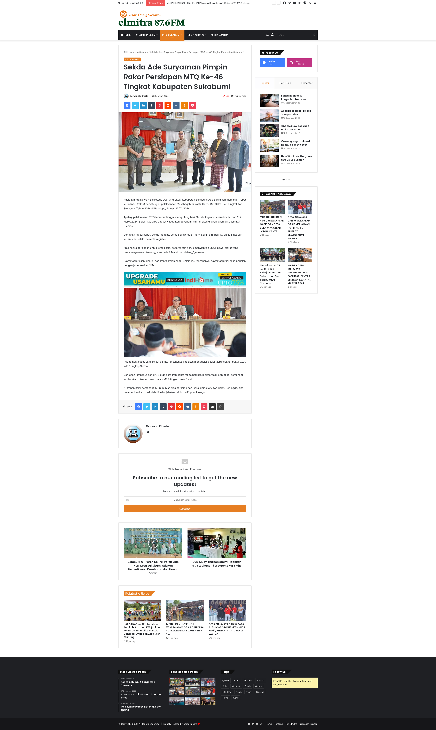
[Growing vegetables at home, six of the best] (269, 145)
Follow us (279, 672)
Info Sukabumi (171, 35)
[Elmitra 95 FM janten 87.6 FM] (152, 18)
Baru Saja (285, 83)
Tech (248, 692)
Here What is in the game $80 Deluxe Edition (296, 158)
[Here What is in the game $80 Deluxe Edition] (269, 161)
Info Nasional (195, 35)
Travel (225, 697)
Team (239, 692)
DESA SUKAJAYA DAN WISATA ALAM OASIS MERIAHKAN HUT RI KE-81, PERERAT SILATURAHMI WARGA (227, 629)
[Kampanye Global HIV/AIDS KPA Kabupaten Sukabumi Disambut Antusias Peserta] (176, 701)
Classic (260, 680)
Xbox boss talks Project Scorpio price (296, 112)
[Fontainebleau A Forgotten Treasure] (269, 100)
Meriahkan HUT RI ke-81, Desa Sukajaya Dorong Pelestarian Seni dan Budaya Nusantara (271, 274)
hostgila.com (190, 724)
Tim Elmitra (291, 724)
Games (258, 686)
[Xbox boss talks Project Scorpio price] (269, 115)
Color (225, 686)
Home (127, 35)
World (235, 697)
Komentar (307, 83)
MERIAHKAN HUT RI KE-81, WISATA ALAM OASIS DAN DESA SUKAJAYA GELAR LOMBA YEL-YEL (217, 3)
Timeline (260, 692)
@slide (225, 680)
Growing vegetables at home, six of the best (295, 142)
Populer (264, 83)
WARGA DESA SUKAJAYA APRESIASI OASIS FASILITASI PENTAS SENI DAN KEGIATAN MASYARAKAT (299, 274)
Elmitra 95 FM (146, 35)
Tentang (278, 724)
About (236, 680)
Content (236, 686)
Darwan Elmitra (137, 96)
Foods (248, 686)
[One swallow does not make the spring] (269, 130)
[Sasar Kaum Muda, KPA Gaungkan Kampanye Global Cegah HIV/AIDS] (192, 701)
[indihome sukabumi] (185, 279)
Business (248, 680)
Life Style (226, 692)
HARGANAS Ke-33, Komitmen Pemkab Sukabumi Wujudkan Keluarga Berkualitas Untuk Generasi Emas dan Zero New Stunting (142, 630)
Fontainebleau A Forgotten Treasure (293, 97)
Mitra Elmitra (219, 35)
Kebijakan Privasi (308, 724)
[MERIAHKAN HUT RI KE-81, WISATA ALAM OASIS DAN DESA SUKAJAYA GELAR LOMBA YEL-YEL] (185, 610)
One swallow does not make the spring (295, 127)
